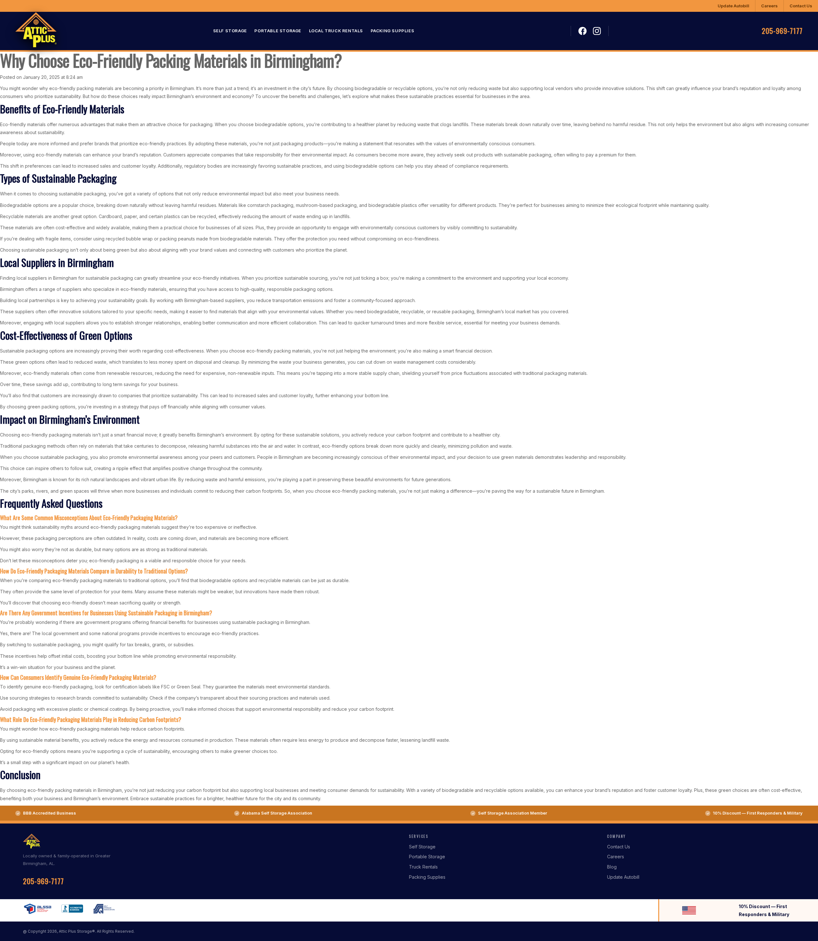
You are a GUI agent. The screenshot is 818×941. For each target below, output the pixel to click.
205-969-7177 (782, 31)
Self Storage (230, 31)
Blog (612, 866)
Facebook (582, 31)
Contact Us (801, 5)
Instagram (597, 31)
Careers (769, 5)
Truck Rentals (423, 866)
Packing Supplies (392, 31)
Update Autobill (733, 5)
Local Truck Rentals (336, 31)
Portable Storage (277, 31)
